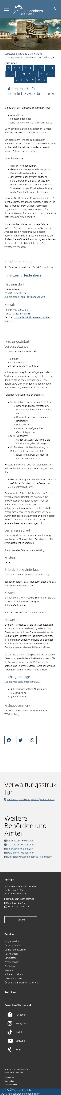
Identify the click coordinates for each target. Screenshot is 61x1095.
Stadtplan (9, 966)
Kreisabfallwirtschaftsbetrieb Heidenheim (29, 857)
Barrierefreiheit (10, 1085)
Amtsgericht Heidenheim (20, 845)
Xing (18, 1049)
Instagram (21, 1023)
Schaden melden (13, 974)
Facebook (21, 1015)
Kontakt (20, 920)
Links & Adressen (13, 978)
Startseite (9, 54)
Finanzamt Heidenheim (23, 275)
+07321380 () (21, 310)
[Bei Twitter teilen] (20, 740)
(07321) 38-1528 (19, 314)
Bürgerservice (15, 57)
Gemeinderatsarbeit (15, 950)
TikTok (19, 1032)
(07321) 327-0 (16, 903)
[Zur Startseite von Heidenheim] (27, 9)
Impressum (9, 1078)
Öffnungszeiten (12, 945)
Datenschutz (9, 1081)
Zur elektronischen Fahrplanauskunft (24, 297)
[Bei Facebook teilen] (8, 740)
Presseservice (11, 962)
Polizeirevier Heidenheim (20, 853)
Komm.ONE (19, 1072)
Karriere (8, 970)
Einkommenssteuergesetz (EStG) (22, 682)
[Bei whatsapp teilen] (32, 740)
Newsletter (10, 958)
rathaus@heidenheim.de (20, 899)
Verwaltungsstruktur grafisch (31, 799)
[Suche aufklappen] (56, 8)
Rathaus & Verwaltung (30, 54)
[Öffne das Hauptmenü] (6, 8)
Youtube (20, 1041)
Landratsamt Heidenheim (21, 841)
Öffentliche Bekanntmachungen (21, 983)
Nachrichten (11, 954)
